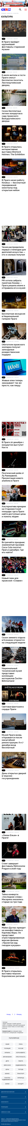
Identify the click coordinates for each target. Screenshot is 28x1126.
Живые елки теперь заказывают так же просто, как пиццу (12, 383)
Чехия (7, 1044)
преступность (20, 1057)
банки (7, 1084)
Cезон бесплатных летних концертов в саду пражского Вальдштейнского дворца (12, 116)
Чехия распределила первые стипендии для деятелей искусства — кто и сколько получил (14, 251)
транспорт (20, 1073)
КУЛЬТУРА (15, 13)
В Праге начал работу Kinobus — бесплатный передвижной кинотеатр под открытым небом (14, 185)
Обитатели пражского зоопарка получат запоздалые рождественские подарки (13, 349)
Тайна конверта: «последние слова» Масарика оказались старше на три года (12, 898)
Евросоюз (7, 1065)
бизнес (7, 1073)
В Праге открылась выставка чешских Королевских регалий (13, 973)
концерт (21, 1084)
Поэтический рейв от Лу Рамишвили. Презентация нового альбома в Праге (13, 477)
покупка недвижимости (7, 1078)
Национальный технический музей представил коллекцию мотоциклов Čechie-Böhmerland (12, 674)
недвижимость (21, 1065)
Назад (8, 1014)
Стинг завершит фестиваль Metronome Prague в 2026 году (13, 866)
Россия (20, 1048)
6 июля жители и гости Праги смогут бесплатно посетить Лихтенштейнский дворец (13, 80)
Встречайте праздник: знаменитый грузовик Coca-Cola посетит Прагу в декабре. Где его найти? (13, 547)
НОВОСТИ (9, 13)
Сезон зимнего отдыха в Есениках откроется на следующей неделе (13, 640)
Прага (20, 1044)
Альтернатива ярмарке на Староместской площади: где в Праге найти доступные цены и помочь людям (14, 511)
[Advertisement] (14, 209)
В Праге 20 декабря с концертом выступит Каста (13, 445)
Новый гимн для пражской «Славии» (12, 579)
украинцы (20, 1078)
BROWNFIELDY (4, 1097)
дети (7, 1061)
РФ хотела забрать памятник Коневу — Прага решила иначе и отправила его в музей (13, 284)
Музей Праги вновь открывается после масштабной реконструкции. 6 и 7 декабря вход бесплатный (12, 741)
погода (20, 1069)
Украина (7, 1052)
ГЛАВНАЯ (3, 13)
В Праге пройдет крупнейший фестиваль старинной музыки (13, 46)
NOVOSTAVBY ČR (4, 1102)
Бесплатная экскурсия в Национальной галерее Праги (13, 316)
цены (7, 1069)
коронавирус (20, 1052)
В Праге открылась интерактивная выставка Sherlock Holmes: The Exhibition (13, 151)
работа (20, 1061)
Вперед (19, 1014)
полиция (7, 1048)
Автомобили (7, 1057)
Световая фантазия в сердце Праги (13, 707)
